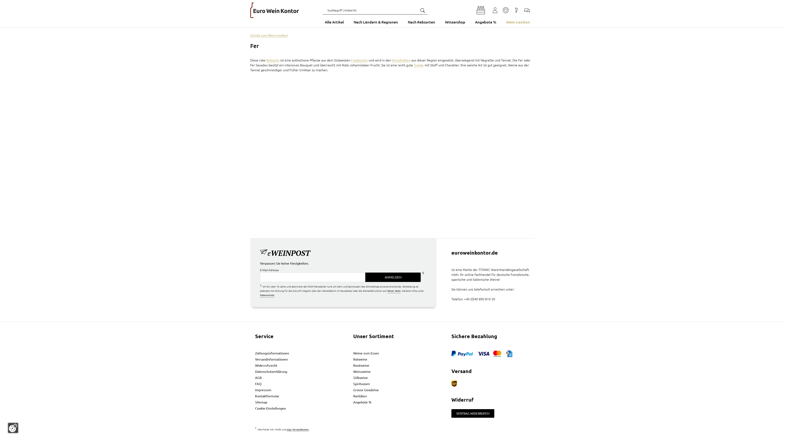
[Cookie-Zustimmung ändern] (13, 428)
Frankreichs (359, 60)
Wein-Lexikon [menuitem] (518, 22)
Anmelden (393, 277)
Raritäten (360, 396)
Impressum (263, 390)
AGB (258, 377)
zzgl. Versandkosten (298, 429)
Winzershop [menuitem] (455, 22)
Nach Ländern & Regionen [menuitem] (376, 22)
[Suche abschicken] (422, 10)
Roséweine (361, 365)
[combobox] (375, 10)
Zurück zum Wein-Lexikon (269, 35)
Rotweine (360, 359)
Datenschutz (267, 295)
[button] (481, 10)
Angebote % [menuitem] (485, 22)
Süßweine (360, 377)
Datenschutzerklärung (271, 371)
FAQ (258, 384)
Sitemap (261, 402)
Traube (419, 65)
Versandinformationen (271, 359)
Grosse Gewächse (366, 390)
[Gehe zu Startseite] (274, 10)
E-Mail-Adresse (269, 269)
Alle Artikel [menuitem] (334, 22)
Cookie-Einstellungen (270, 408)
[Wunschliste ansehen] (506, 10)
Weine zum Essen (366, 353)
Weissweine (362, 371)
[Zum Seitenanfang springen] (392, 438)
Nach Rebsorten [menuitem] (421, 22)
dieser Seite (394, 290)
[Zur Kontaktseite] (527, 10)
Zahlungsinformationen (272, 353)
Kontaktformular (267, 396)
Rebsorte (272, 60)
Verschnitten (401, 60)
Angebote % (362, 402)
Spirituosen (361, 384)
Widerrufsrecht (266, 365)
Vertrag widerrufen (472, 413)
